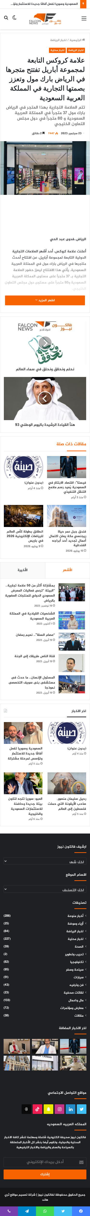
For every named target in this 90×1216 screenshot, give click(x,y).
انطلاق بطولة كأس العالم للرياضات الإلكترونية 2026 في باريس (25, 536)
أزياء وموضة (75, 923)
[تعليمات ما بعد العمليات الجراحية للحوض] (45, 1046)
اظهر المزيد (46, 300)
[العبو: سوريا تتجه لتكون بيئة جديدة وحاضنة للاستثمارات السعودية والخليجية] (23, 783)
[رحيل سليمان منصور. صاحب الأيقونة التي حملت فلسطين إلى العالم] (67, 783)
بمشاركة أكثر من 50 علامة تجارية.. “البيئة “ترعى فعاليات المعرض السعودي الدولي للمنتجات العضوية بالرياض (30, 593)
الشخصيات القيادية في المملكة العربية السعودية (32, 616)
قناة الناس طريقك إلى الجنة (34, 656)
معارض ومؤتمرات (72, 1008)
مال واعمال (76, 1000)
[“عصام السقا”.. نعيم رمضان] (72, 642)
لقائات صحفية (74, 993)
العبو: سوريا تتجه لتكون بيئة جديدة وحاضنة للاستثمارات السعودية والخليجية (25, 806)
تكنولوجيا (77, 962)
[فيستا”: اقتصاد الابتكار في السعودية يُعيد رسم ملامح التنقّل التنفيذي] (66, 467)
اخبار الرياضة (58, 40)
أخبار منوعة (75, 916)
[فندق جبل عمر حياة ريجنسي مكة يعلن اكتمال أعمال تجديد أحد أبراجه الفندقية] (66, 516)
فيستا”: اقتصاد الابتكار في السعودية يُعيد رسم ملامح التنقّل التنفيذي (67, 487)
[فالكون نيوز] (45, 19)
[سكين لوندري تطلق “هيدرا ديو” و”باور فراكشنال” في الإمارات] (45, 1063)
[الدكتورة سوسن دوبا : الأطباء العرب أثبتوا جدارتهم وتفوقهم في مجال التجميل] (17, 1046)
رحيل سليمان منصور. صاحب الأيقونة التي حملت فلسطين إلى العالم (67, 804)
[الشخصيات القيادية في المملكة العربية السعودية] (72, 620)
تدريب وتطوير (74, 954)
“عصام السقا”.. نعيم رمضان (35, 635)
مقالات (79, 1016)
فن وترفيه (76, 985)
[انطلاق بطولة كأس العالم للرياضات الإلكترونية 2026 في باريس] (23, 516)
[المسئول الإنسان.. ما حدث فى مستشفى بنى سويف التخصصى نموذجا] (72, 684)
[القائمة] (84, 20)
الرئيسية (76, 40)
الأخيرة (23, 570)
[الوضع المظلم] (14, 20)
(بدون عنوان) (33, 483)
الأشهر (67, 570)
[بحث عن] (6, 20)
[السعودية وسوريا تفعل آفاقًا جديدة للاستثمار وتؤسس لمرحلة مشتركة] (23, 733)
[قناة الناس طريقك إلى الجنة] (72, 663)
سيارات (79, 977)
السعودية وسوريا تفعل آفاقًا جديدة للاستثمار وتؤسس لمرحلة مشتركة (25, 753)
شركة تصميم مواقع (23, 1195)
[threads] (26, 1109)
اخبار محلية (57, 50)
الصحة (79, 947)
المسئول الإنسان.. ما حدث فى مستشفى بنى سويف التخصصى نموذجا (32, 682)
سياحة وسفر (75, 970)
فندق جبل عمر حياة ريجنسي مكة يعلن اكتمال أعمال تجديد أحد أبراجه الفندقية (67, 538)
